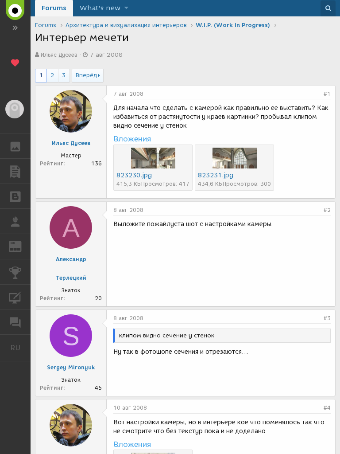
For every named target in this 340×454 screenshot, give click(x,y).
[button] (126, 8)
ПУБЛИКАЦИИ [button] (15, 171)
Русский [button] (20, 347)
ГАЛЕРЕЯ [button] (15, 145)
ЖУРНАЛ (21, 246)
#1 (327, 93)
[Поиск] (328, 8)
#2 (327, 210)
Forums (54, 8)
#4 (327, 407)
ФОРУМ (15, 321)
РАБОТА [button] (15, 221)
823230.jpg (134, 175)
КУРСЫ (15, 297)
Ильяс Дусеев (59, 54)
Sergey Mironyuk (71, 367)
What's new (100, 8)
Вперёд (86, 75)
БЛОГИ (15, 196)
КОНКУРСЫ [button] (15, 271)
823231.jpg (215, 175)
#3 (327, 318)
